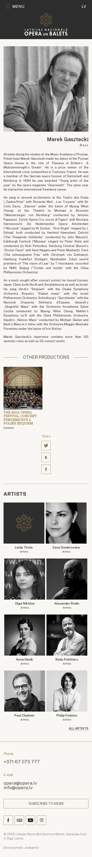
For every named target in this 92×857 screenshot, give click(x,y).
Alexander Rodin (66, 606)
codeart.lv (32, 847)
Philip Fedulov (66, 718)
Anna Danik (24, 662)
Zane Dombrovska (66, 550)
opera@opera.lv (20, 783)
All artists (78, 728)
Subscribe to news (46, 804)
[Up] (81, 846)
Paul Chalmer (24, 718)
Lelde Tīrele (24, 550)
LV (83, 6)
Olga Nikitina (24, 606)
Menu (18, 6)
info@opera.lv (18, 787)
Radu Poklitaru (66, 662)
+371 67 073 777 (22, 761)
